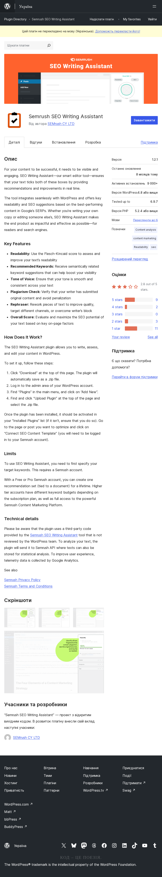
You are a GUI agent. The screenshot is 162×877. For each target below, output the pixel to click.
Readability (141, 247)
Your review (121, 337)
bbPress (12, 819)
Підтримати (134, 783)
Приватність (14, 790)
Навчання (91, 768)
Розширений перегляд (130, 259)
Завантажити (144, 120)
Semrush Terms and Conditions (28, 586)
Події (127, 775)
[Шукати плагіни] (49, 45)
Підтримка (149, 142)
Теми (48, 775)
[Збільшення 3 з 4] (98, 613)
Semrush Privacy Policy (22, 580)
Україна (20, 846)
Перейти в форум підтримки (135, 377)
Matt (10, 812)
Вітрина (50, 768)
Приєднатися (133, 768)
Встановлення (63, 142)
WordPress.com (18, 804)
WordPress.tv (95, 790)
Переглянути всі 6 (145, 220)
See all (153, 337)
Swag (129, 790)
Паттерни (51, 790)
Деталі (14, 142)
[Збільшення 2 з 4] (64, 613)
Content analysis (145, 229)
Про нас (11, 768)
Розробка (93, 142)
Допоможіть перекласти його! (117, 31)
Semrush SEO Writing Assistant (54, 535)
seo (153, 247)
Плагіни (50, 783)
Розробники (93, 783)
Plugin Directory (15, 19)
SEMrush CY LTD (61, 124)
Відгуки (36, 142)
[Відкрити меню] (155, 6)
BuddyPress (15, 827)
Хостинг (11, 783)
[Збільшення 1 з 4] (29, 613)
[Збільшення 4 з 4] (98, 636)
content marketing (144, 238)
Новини (10, 775)
